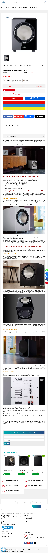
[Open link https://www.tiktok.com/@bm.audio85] (40, 116)
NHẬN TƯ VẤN (7, 443)
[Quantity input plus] (10, 94)
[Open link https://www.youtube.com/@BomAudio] (19, 116)
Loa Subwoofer (14, 7)
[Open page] (3, 2)
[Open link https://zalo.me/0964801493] (29, 116)
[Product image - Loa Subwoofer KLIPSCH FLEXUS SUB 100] (24, 460)
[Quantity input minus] (4, 94)
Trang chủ (2, 7)
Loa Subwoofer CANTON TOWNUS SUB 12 (28, 7)
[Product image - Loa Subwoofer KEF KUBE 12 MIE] (38, 460)
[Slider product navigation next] (44, 465)
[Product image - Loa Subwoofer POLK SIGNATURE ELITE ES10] (9, 460)
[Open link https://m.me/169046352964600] (46, 276)
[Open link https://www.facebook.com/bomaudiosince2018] (8, 116)
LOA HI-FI (8, 7)
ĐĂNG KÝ (37, 506)
